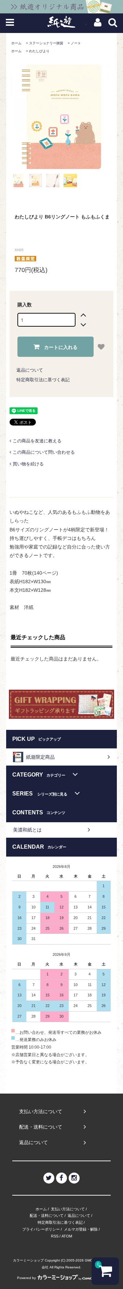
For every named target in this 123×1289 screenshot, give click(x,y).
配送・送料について (47, 1215)
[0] (105, 1274)
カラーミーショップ (28, 1260)
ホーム (16, 43)
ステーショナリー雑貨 (46, 43)
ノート (76, 43)
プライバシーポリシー (41, 1229)
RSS (54, 1236)
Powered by (26, 1278)
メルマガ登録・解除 (81, 1229)
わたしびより (39, 51)
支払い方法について (68, 1209)
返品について (29, 370)
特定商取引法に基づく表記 (43, 379)
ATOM (67, 1236)
